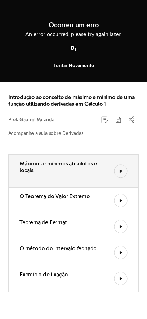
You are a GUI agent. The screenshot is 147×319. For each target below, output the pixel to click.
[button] (118, 120)
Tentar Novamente (73, 65)
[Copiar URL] (73, 48)
